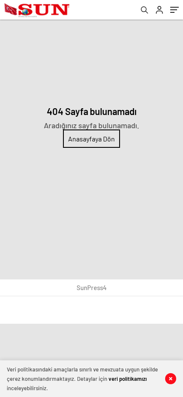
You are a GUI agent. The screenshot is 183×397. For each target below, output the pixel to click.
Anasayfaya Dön (91, 139)
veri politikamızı (128, 378)
